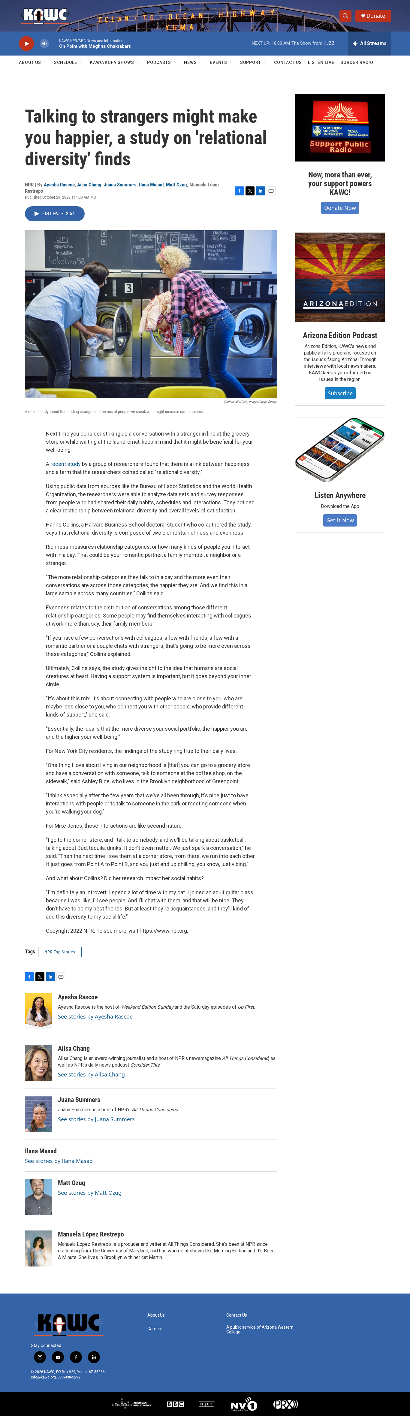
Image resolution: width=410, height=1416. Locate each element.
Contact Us (288, 62)
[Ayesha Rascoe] (38, 1011)
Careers (154, 1329)
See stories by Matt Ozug (90, 1192)
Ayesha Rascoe (59, 185)
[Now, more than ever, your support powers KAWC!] (340, 128)
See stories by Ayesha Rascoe (95, 1016)
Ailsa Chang (89, 185)
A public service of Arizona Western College (260, 1329)
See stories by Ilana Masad (59, 1160)
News (190, 62)
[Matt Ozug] (38, 1197)
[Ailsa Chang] (38, 1063)
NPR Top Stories (59, 952)
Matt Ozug (176, 185)
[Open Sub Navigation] (45, 62)
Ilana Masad (151, 185)
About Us (30, 62)
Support (250, 62)
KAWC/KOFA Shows (112, 62)
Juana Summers (120, 185)
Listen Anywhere (340, 495)
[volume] (44, 43)
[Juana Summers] (38, 1114)
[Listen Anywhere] (340, 450)
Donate (375, 16)
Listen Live (321, 62)
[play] (26, 43)
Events (218, 62)
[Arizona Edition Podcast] (340, 277)
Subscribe (340, 393)
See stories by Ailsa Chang (91, 1074)
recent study (65, 464)
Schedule (65, 62)
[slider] (54, 43)
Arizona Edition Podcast (340, 335)
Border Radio (356, 62)
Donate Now (340, 207)
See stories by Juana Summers (96, 1119)
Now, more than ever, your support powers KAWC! (340, 183)
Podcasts (159, 62)
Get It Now (340, 520)
